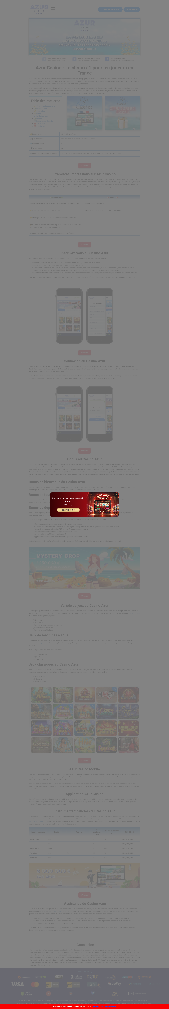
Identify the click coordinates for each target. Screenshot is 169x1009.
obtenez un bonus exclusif (104, 1006)
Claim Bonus (68, 510)
